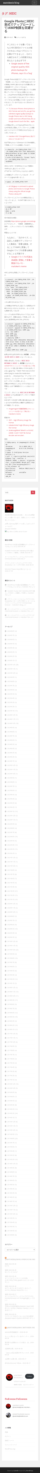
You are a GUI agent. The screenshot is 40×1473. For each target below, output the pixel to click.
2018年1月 (11, 1029)
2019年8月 (11, 958)
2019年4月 (11, 975)
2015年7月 (11, 1143)
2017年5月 (11, 1063)
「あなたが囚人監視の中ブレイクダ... (17, 1353)
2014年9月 (11, 1168)
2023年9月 (11, 778)
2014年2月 (11, 1197)
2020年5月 (11, 929)
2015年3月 (11, 1155)
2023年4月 (11, 799)
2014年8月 (11, 1172)
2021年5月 (11, 883)
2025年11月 (11, 669)
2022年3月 (11, 849)
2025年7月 (11, 686)
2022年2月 (11, 853)
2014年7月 (11, 1176)
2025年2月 (11, 707)
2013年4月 (11, 1222)
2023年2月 (11, 807)
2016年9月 (11, 1092)
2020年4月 (11, 933)
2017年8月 (11, 1050)
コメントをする (21, 37)
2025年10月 (11, 673)
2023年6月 (11, 790)
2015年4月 (11, 1151)
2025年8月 (11, 681)
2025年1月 (11, 711)
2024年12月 (11, 715)
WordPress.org (10, 1449)
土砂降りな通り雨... (11, 1359)
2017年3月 (11, 1071)
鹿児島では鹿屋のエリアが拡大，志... (17, 1342)
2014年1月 (11, 1201)
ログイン (8, 1436)
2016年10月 (11, 1088)
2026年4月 (11, 648)
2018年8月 (11, 1004)
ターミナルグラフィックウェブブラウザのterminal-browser (19, 610)
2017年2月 (11, 1076)
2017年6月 (11, 1059)
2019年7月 (11, 962)
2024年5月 (11, 744)
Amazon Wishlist (10, 529)
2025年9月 (11, 677)
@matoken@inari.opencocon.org (20, 1259)
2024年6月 (11, 740)
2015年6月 (11, 1147)
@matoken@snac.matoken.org (21, 1328)
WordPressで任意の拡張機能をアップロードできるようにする (19, 586)
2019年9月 (11, 954)
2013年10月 (11, 1214)
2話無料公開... (9, 1349)
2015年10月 (11, 1130)
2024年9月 (11, 728)
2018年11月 (11, 992)
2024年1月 (11, 761)
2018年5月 (11, 1017)
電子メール (19, 524)
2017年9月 (11, 1046)
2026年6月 (11, 639)
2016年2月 (11, 1113)
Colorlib (15, 1471)
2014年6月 (11, 1180)
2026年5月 (11, 644)
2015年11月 (11, 1126)
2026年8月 (11, 631)
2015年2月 (11, 1159)
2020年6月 (11, 925)
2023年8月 (11, 782)
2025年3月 (11, 702)
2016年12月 (11, 1084)
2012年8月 (11, 1235)
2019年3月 (11, 979)
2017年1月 (11, 1080)
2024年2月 (11, 757)
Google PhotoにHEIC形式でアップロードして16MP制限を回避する (19, 26)
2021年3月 (11, 891)
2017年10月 (11, 1042)
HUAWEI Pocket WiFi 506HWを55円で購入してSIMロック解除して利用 (19, 552)
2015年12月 (11, 1122)
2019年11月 (11, 946)
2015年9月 (11, 1134)
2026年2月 (11, 656)
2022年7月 (11, 832)
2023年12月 (11, 765)
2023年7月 (11, 786)
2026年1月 (11, 660)
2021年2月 (11, 895)
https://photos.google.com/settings (23, 221)
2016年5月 (11, 1101)
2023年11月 (11, 769)
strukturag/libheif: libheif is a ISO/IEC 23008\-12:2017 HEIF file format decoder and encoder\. (21, 433)
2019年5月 (11, 971)
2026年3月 (11, 652)
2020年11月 (11, 908)
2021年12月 (11, 857)
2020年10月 (11, 912)
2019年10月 (11, 950)
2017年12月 (11, 1034)
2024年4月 (11, 748)
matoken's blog (11, 2)
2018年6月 (11, 1013)
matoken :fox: (27, 587)
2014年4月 (11, 1189)
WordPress (29, 1471)
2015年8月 (11, 1138)
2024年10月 (11, 723)
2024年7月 (11, 736)
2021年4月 (11, 887)
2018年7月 (11, 1008)
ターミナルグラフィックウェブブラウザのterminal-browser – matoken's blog (20, 603)
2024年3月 (11, 753)
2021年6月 (11, 878)
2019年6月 (11, 967)
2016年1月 (11, 1117)
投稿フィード (9, 1440)
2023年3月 (11, 803)
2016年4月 (11, 1105)
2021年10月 (11, 866)
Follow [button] (29, 1376)
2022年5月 (11, 841)
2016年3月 (11, 1109)
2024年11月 (11, 719)
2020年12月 (11, 904)
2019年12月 (11, 941)
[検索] (33, 492)
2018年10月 (11, 996)
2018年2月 (11, 1025)
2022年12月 (11, 816)
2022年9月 (11, 824)
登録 (6, 1432)
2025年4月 (11, 698)
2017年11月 (11, 1038)
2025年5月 (11, 694)
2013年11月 (11, 1210)
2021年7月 (11, 874)
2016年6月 (11, 1097)
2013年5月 (11, 1218)
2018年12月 (11, 987)
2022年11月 (11, 820)
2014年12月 (11, 1164)
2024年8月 (11, 732)
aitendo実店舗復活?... (12, 1332)
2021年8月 (11, 870)
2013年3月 (11, 1226)
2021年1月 (11, 899)
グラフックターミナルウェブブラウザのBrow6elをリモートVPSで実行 (18, 564)
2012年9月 (11, 1231)
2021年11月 (11, 862)
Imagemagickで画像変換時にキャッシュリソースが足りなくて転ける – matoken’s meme (21, 411)
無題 (6, 1264)
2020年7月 (11, 920)
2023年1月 (11, 811)
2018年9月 (11, 1000)
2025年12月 (11, 665)
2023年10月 (11, 774)
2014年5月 (11, 1185)
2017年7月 (11, 1055)
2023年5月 (11, 795)
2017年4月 (11, 1067)
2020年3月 (11, 937)
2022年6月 (11, 837)
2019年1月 (11, 983)
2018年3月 (11, 1021)
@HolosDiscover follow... (13, 1363)
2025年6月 (11, 690)
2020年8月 (11, 916)
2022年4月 (11, 845)
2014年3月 (11, 1193)
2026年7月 (11, 635)
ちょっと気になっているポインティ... (17, 1336)
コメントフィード (11, 1445)
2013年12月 (11, 1206)
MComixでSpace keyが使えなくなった (18, 569)
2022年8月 (11, 828)
